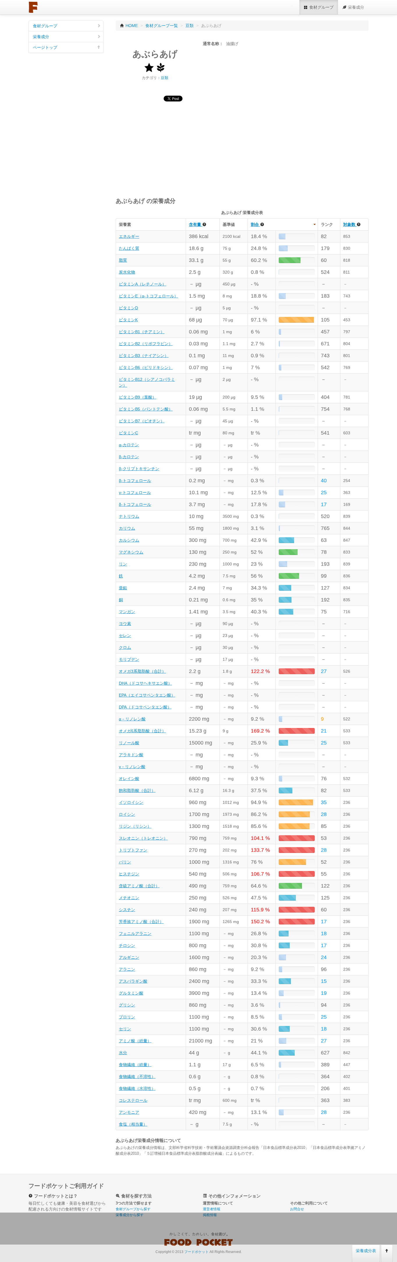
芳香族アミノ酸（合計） (141, 921)
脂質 (123, 260)
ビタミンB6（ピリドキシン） (146, 367)
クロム (125, 647)
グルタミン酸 (131, 993)
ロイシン (127, 814)
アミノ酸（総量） (135, 1040)
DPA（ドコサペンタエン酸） (145, 707)
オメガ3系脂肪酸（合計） (142, 671)
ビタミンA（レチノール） (142, 284)
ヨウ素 (125, 623)
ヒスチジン (129, 874)
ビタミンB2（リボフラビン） (146, 343)
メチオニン (129, 897)
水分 (123, 1052)
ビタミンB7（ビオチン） (141, 421)
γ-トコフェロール (135, 492)
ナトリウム (129, 516)
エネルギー (129, 236)
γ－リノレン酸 (132, 766)
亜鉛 (123, 588)
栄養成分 (41, 36)
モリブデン (129, 659)
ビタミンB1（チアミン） (141, 331)
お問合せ (297, 1209)
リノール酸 (129, 742)
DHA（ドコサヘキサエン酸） (145, 683)
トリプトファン (133, 850)
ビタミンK (128, 319)
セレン (125, 635)
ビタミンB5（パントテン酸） (146, 409)
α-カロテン (129, 444)
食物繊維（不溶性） (137, 1076)
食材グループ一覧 (161, 25)
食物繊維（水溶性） (137, 1088)
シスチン (127, 909)
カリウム (127, 528)
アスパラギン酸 (133, 981)
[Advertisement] (242, 147)
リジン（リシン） (135, 826)
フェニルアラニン (135, 933)
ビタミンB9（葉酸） (137, 397)
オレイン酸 (129, 778)
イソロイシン (131, 802)
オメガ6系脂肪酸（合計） (142, 731)
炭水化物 (127, 272)
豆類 (189, 25)
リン (123, 564)
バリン (125, 862)
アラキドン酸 (131, 754)
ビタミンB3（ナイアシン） (144, 355)
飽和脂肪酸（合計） (137, 790)
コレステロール (133, 1100)
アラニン (127, 969)
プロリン (127, 1017)
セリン (125, 1029)
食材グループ (45, 26)
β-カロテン (129, 456)
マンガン (127, 611)
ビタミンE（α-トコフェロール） (148, 296)
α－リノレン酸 (132, 719)
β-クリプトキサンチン (139, 468)
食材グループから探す (133, 1209)
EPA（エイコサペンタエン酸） (147, 695)
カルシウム (129, 540)
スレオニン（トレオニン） (143, 838)
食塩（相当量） (133, 1124)
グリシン (127, 1005)
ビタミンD (128, 308)
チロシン (127, 945)
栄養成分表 (366, 1250)
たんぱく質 (129, 248)
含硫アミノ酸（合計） (139, 885)
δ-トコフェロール (135, 504)
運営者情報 (211, 1209)
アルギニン (129, 957)
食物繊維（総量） (135, 1064)
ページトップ (45, 47)
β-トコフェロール (135, 480)
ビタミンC (128, 433)
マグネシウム (131, 552)
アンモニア (129, 1112)
